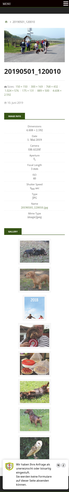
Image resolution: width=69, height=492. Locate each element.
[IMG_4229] (34, 291)
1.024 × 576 (12, 90)
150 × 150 (21, 86)
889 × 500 (43, 90)
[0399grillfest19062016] (34, 432)
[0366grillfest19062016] (34, 404)
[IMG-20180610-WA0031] (34, 347)
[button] (65, 3)
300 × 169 (37, 86)
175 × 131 (28, 90)
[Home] (6, 22)
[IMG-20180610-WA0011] (34, 375)
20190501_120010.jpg (34, 207)
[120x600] (34, 319)
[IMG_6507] (34, 263)
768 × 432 (52, 86)
